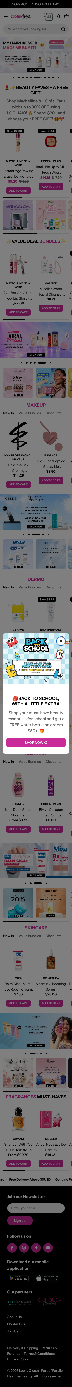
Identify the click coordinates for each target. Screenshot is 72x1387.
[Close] (61, 641)
